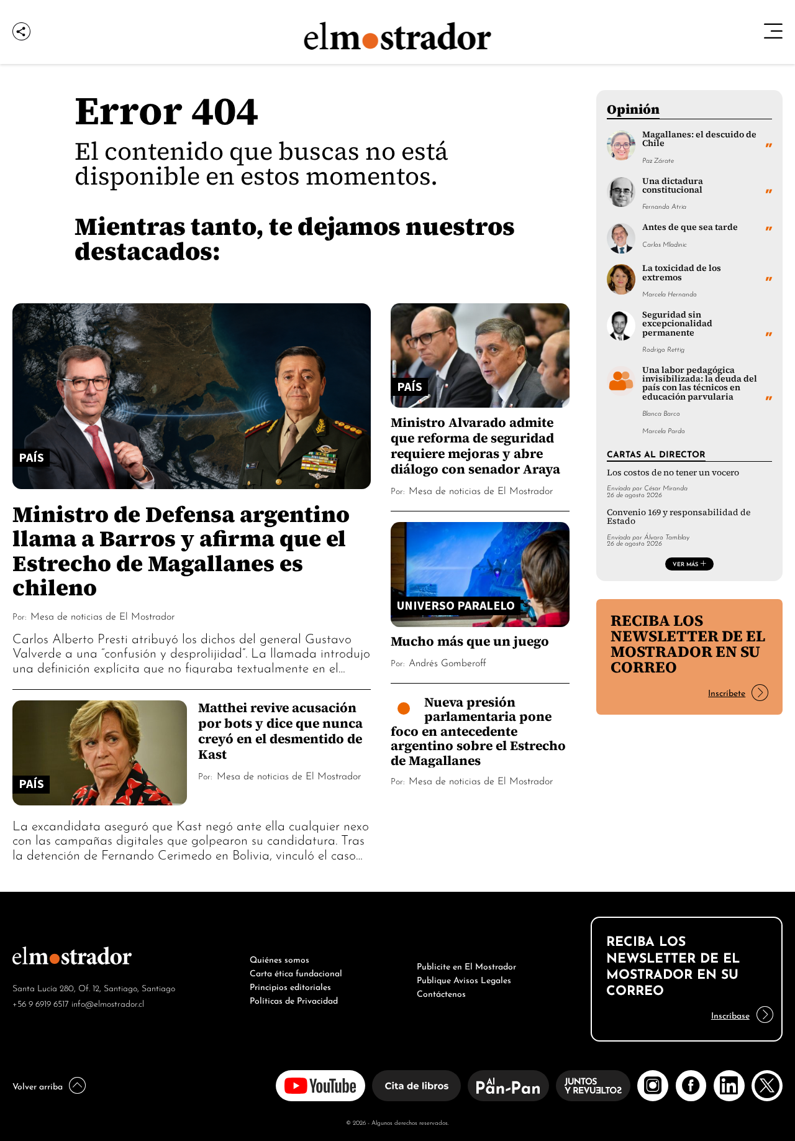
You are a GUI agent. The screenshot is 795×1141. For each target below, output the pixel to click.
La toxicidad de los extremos (681, 272)
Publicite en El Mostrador (466, 965)
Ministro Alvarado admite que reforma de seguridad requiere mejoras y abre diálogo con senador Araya (475, 445)
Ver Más (685, 563)
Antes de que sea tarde (690, 227)
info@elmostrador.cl (107, 1003)
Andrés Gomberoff (447, 662)
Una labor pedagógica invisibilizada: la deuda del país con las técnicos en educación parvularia (699, 383)
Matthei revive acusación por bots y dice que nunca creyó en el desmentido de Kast (280, 731)
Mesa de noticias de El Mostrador (102, 615)
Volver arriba (37, 1085)
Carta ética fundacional (296, 972)
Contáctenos (441, 992)
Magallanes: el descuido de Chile (699, 139)
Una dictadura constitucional (672, 185)
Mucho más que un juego (470, 641)
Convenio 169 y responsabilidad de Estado (678, 516)
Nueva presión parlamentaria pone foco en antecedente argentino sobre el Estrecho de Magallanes (478, 731)
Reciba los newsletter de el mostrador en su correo (688, 643)
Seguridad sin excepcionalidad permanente (677, 324)
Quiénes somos (279, 958)
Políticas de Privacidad (294, 999)
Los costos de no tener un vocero (673, 473)
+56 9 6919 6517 (40, 1003)
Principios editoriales (290, 985)
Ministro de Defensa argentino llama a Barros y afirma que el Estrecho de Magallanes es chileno (181, 550)
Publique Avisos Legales (464, 979)
